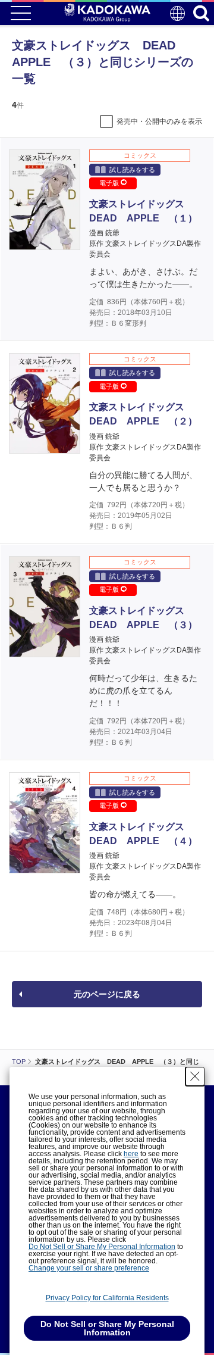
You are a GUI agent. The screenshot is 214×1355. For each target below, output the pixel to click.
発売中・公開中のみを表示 (159, 121)
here (131, 1153)
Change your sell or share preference (89, 1268)
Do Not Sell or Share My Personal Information (102, 1246)
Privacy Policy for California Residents (107, 1298)
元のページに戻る (107, 994)
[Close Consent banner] (194, 1076)
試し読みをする (132, 169)
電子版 (110, 182)
